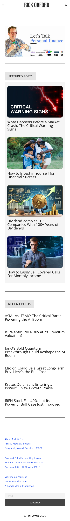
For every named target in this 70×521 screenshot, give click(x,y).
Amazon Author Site (16, 481)
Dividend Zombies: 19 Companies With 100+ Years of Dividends (32, 224)
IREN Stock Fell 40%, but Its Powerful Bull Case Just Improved (32, 402)
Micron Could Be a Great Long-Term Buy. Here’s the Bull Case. (34, 369)
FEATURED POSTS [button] (20, 76)
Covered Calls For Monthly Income (23, 458)
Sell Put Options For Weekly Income (24, 462)
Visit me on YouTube (16, 476)
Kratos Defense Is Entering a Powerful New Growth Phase (29, 386)
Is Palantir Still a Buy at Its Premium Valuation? (35, 333)
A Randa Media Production (19, 486)
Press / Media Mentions (18, 443)
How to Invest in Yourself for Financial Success (31, 175)
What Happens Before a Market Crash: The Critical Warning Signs (33, 125)
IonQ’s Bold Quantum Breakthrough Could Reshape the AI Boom (35, 351)
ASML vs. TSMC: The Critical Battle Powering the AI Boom (33, 317)
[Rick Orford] (36, 5)
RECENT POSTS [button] (19, 304)
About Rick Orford (14, 439)
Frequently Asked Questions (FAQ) (23, 448)
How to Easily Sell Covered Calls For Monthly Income (33, 273)
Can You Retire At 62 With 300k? (22, 467)
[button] (66, 5)
